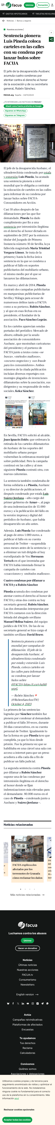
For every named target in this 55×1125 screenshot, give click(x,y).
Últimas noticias (27, 964)
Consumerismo (27, 979)
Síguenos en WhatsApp (15, 111)
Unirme (29, 5)
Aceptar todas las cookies (17, 1119)
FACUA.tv (27, 974)
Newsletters (27, 984)
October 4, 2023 (21, 704)
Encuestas (27, 1029)
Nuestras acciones (27, 969)
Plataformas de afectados (27, 1024)
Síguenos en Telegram (15, 115)
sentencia (10, 227)
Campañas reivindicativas (27, 1019)
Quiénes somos (27, 1068)
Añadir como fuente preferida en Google (23, 106)
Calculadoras (27, 1052)
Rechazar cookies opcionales (19, 1109)
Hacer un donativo (27, 948)
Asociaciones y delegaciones (27, 1073)
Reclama (27, 1048)
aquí (17, 1098)
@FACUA (17, 684)
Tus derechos (27, 1043)
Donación (43, 5)
